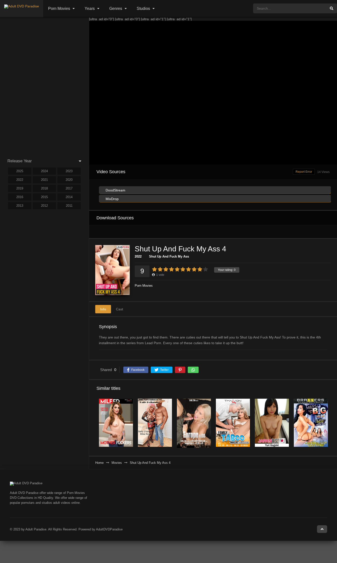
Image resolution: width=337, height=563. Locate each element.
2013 (19, 205)
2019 (19, 188)
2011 (69, 205)
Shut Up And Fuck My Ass (169, 256)
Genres (115, 8)
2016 (19, 197)
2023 (69, 171)
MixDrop (112, 199)
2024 (44, 171)
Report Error (304, 171)
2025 (19, 171)
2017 (69, 188)
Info (103, 309)
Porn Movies (59, 8)
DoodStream (115, 190)
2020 (69, 180)
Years (90, 8)
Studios (143, 8)
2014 (69, 197)
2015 (44, 197)
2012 (44, 205)
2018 (44, 188)
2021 (44, 180)
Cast (119, 309)
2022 (138, 256)
